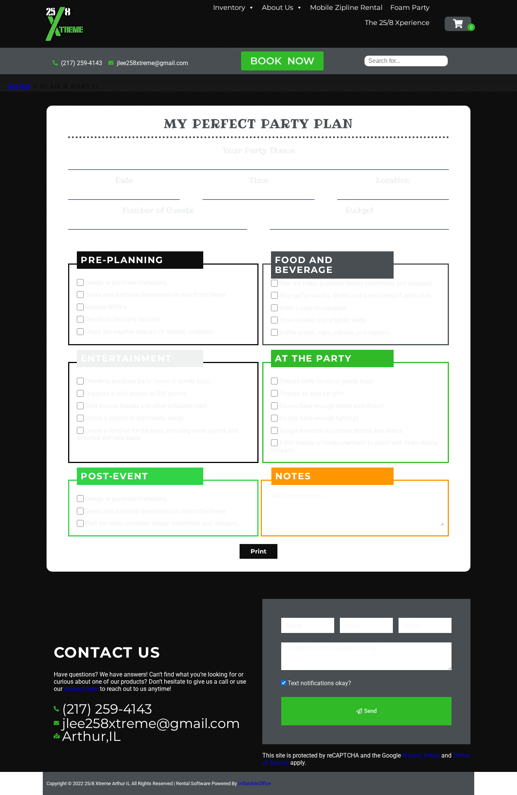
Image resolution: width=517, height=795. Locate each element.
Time (258, 180)
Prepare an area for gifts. (312, 393)
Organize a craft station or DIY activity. (136, 393)
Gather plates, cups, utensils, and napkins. (335, 332)
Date (124, 180)
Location (393, 180)
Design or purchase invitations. (126, 282)
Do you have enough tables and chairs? (332, 406)
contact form (81, 688)
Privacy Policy (421, 755)
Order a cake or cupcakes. (313, 308)
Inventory (229, 7)
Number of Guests (157, 210)
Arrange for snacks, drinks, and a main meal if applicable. (355, 295)
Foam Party (410, 7)
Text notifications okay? (319, 683)
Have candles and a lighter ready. (323, 320)
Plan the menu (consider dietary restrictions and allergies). (356, 283)
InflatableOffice (254, 783)
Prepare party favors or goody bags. (327, 381)
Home (19, 86)
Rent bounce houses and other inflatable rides (146, 406)
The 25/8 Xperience (397, 23)
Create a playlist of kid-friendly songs (134, 418)
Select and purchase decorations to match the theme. (156, 294)
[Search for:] (406, 61)
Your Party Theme (259, 150)
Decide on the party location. (123, 319)
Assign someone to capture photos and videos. (341, 430)
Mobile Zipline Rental (346, 7)
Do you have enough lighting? (319, 418)
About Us (277, 7)
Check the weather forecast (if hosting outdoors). (150, 331)
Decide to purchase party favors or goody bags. (148, 381)
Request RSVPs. (106, 307)
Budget (359, 210)
